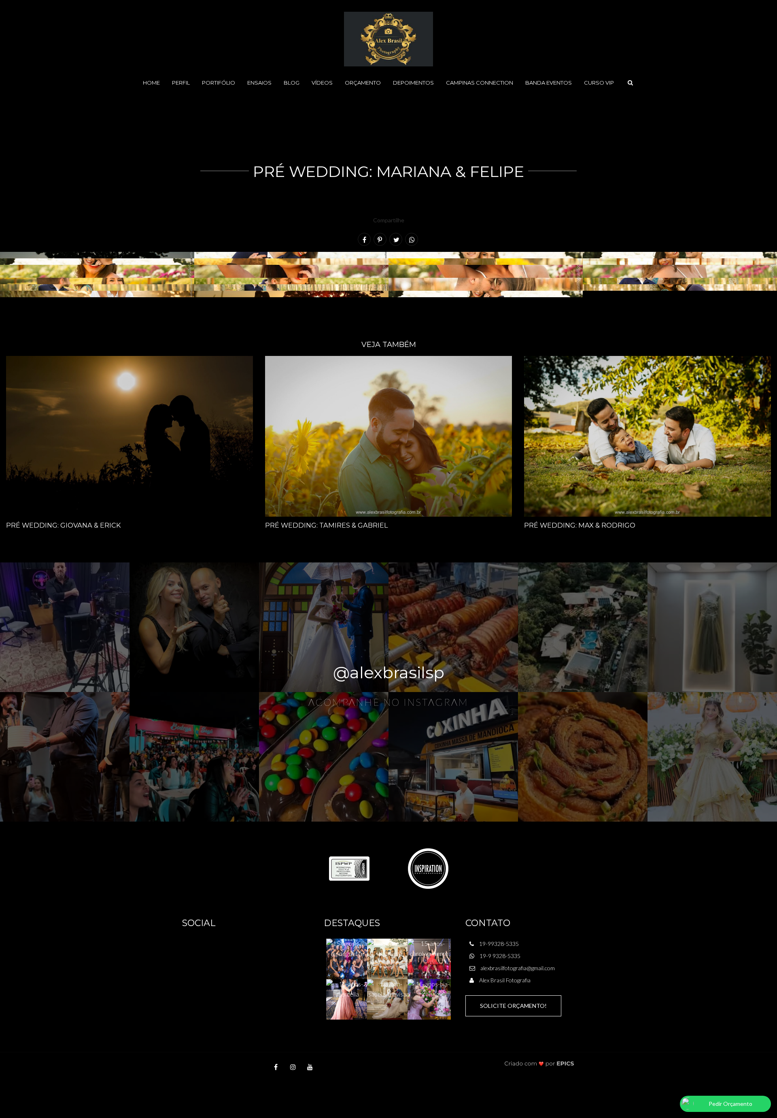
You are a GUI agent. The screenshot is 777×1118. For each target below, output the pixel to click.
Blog (291, 82)
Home (151, 82)
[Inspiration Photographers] (428, 867)
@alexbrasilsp (388, 672)
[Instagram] (292, 1066)
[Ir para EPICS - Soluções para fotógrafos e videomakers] (539, 1063)
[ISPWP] (349, 867)
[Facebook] (275, 1066)
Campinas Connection (479, 82)
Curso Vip (599, 82)
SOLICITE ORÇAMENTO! (513, 1005)
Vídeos (322, 82)
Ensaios (259, 82)
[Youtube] (309, 1066)
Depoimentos (413, 82)
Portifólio (218, 82)
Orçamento (363, 82)
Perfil (181, 82)
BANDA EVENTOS (548, 82)
